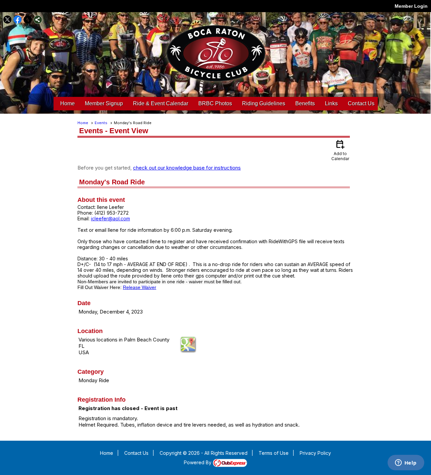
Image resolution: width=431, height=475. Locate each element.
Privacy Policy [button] (315, 453)
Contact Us (361, 103)
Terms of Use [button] (274, 453)
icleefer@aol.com (110, 218)
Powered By (198, 462)
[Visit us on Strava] (28, 19)
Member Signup (104, 103)
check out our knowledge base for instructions (187, 168)
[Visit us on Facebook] (17, 19)
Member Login (411, 6)
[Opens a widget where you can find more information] (405, 463)
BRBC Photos (215, 103)
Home (67, 103)
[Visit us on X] (7, 19)
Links (331, 103)
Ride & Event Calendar (160, 103)
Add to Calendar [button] (340, 150)
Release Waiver (139, 287)
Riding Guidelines (263, 103)
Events (101, 122)
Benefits (305, 103)
